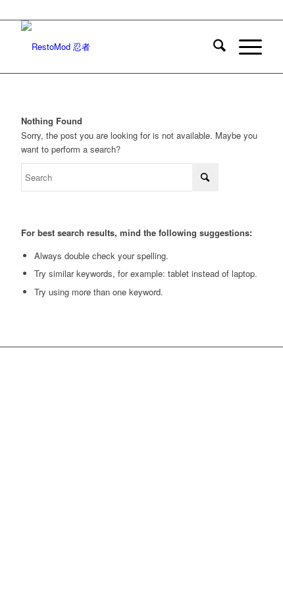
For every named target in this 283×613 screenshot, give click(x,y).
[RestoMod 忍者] (117, 46)
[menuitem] (213, 46)
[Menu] (244, 46)
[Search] (213, 46)
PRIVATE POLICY (194, 391)
